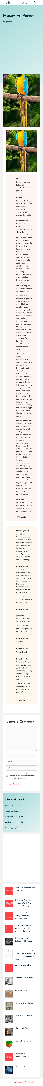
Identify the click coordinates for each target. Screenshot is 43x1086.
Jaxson (9, 22)
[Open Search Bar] (34, 2)
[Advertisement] (21, 46)
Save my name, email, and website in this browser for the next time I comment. (21, 776)
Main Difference (16, 3)
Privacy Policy (29, 1082)
